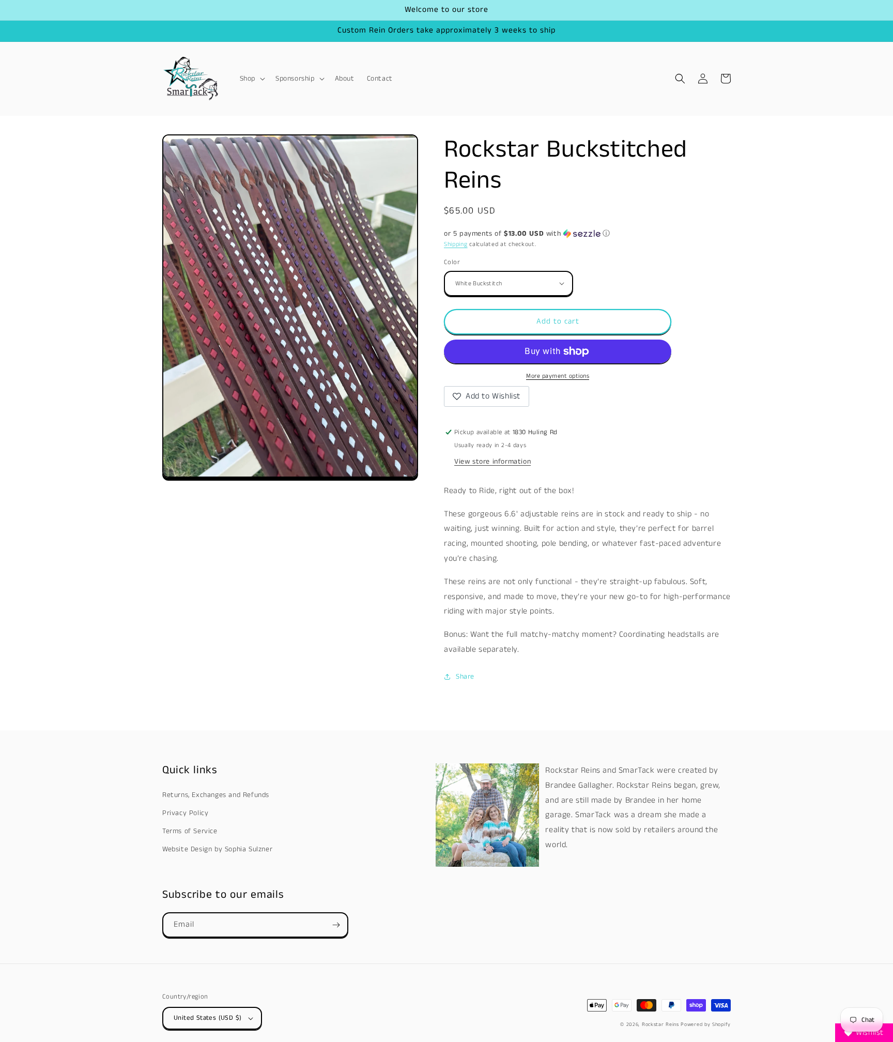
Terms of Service (190, 831)
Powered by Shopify (706, 1024)
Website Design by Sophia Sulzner (217, 849)
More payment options (557, 376)
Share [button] (465, 676)
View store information (492, 461)
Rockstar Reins (660, 1024)
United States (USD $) (207, 1018)
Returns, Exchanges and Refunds (215, 795)
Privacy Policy (185, 813)
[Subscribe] (336, 925)
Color (452, 262)
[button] (251, 78)
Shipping (456, 244)
